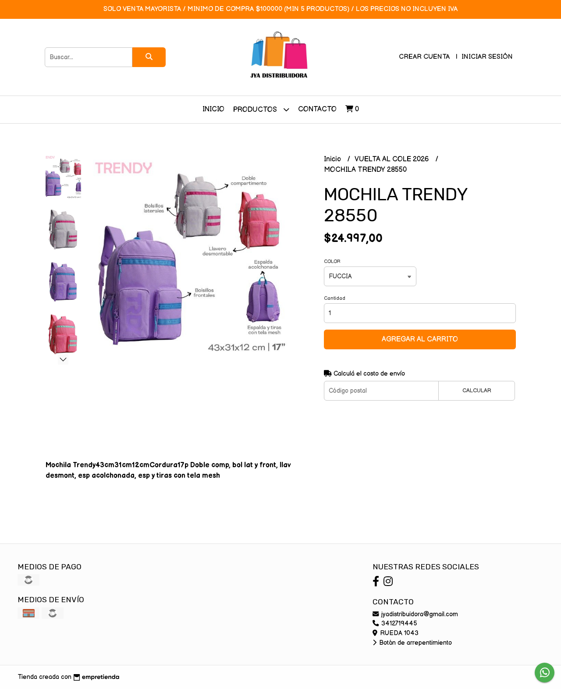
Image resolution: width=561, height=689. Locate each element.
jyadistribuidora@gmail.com (419, 614)
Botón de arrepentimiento (414, 642)
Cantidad (334, 298)
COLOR (332, 261)
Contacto (317, 109)
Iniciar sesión (487, 57)
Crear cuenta (424, 57)
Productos (256, 110)
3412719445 (398, 623)
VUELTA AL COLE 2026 (393, 159)
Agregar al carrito (420, 339)
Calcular (476, 390)
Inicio (213, 109)
